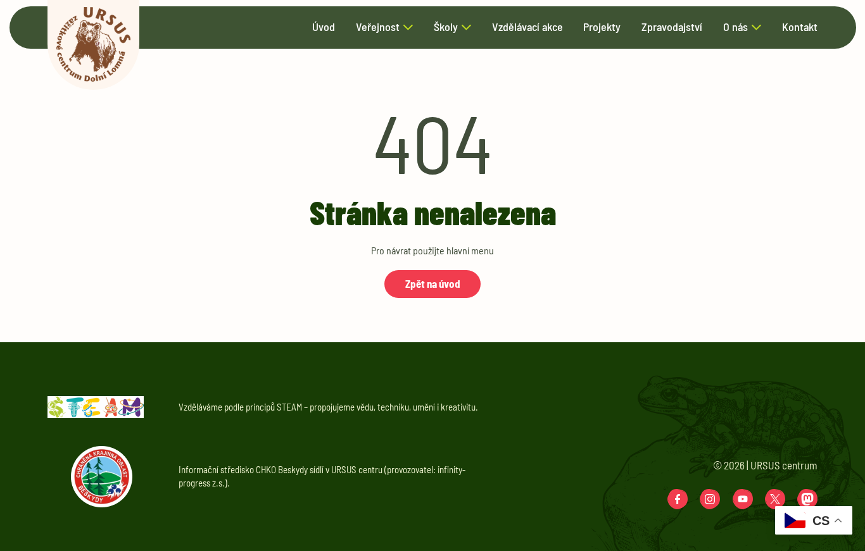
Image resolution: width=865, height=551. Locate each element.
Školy (446, 28)
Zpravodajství (671, 28)
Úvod (323, 28)
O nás (735, 28)
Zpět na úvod (432, 283)
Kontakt (800, 28)
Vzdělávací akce (527, 28)
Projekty (602, 28)
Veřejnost (378, 28)
